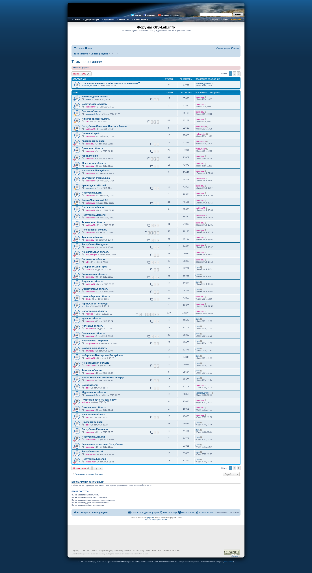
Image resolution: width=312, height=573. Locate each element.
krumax (89, 269)
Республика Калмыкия (95, 429)
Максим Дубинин (89, 85)
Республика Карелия (94, 459)
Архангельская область (95, 252)
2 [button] (234, 73)
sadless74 (90, 107)
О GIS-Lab (124, 19)
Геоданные (109, 19)
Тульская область (92, 237)
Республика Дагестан (94, 215)
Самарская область (93, 207)
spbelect (85, 306)
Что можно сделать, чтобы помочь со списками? (111, 83)
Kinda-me (90, 366)
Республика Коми (92, 192)
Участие (127, 551)
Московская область (94, 163)
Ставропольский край (94, 266)
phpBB (150, 518)
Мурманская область (94, 392)
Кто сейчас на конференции (88, 482)
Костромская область (94, 274)
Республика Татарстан (95, 340)
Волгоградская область (95, 96)
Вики (148, 551)
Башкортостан (90, 385)
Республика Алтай (92, 451)
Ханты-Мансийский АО (95, 200)
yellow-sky (201, 127)
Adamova (90, 329)
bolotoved (90, 203)
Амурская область (92, 281)
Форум (215, 19)
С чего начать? (141, 19)
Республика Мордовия (95, 244)
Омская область (91, 111)
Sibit (88, 299)
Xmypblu (90, 351)
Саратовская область (94, 104)
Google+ (165, 15)
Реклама (237, 19)
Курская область (91, 318)
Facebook (151, 15)
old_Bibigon (91, 255)
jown (198, 267)
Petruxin (90, 314)
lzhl (87, 121)
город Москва (90, 155)
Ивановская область (94, 414)
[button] (238, 73)
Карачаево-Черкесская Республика (102, 444)
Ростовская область (93, 259)
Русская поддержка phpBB (156, 520)
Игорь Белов (92, 343)
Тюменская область (93, 222)
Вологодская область (94, 311)
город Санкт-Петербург (95, 303)
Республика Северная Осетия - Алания (104, 126)
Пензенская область (93, 333)
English (176, 15)
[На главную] (156, 8)
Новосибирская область (96, 296)
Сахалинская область (94, 348)
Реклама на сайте (171, 551)
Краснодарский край (94, 185)
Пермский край (90, 133)
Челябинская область (94, 229)
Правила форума (81, 68)
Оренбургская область (95, 288)
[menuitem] (88, 48)
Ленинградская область (95, 362)
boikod (88, 99)
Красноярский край (93, 141)
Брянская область (92, 148)
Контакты (118, 551)
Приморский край (92, 422)
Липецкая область (92, 325)
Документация (92, 19)
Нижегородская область (96, 118)
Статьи (77, 19)
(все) (142, 551)
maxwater (90, 188)
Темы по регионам (87, 62)
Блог (225, 19)
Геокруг (235, 556)
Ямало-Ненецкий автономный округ (103, 377)
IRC (159, 551)
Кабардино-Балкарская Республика (102, 355)
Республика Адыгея (93, 436)
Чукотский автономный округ (99, 399)
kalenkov (200, 97)
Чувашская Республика (95, 170)
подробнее (228, 561)
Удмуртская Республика (96, 178)
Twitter (138, 15)
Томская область (92, 370)
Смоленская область (94, 407)
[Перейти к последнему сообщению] (213, 83)
